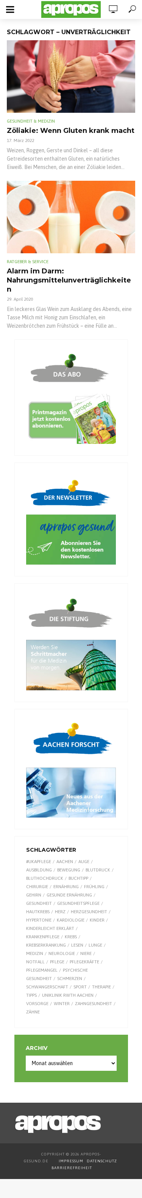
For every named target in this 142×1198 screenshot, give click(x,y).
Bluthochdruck (44, 878)
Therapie (101, 987)
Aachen (64, 861)
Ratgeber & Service (27, 261)
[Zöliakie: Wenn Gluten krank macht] (71, 76)
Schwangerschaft (47, 987)
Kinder (97, 920)
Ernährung (66, 886)
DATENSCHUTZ (102, 1161)
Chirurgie (37, 886)
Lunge (95, 945)
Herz (60, 911)
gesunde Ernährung (69, 895)
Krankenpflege (42, 936)
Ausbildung (39, 870)
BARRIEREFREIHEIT (71, 1168)
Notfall (35, 961)
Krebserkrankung (46, 945)
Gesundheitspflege (78, 903)
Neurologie (61, 953)
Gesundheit (39, 903)
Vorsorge (37, 1003)
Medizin (34, 953)
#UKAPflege (38, 861)
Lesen (77, 945)
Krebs (71, 936)
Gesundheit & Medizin (31, 121)
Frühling (94, 886)
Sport (80, 987)
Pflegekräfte (84, 961)
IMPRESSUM (71, 1161)
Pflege (57, 961)
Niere (86, 953)
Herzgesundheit (89, 911)
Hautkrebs (38, 911)
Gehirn (33, 895)
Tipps (31, 995)
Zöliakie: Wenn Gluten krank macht (70, 130)
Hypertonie (38, 920)
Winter (62, 1003)
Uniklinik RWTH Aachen (68, 995)
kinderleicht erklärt (50, 928)
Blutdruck (98, 870)
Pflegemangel (42, 970)
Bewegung (68, 870)
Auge (83, 861)
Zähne (33, 1012)
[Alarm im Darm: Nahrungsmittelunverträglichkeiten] (71, 217)
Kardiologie (70, 920)
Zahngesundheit (93, 1003)
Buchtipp (78, 878)
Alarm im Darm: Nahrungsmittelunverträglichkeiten (69, 280)
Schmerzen (69, 978)
